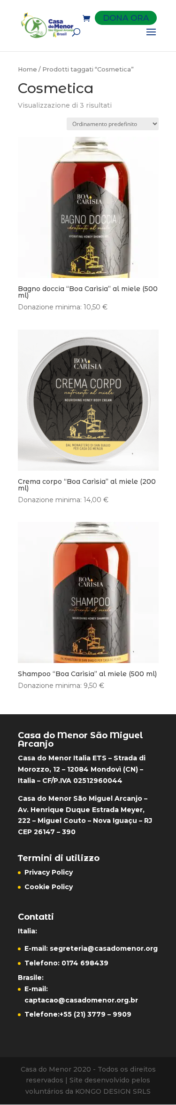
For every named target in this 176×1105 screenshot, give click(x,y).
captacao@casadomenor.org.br (81, 1000)
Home (27, 69)
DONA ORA (126, 18)
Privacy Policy (48, 872)
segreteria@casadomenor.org (104, 948)
